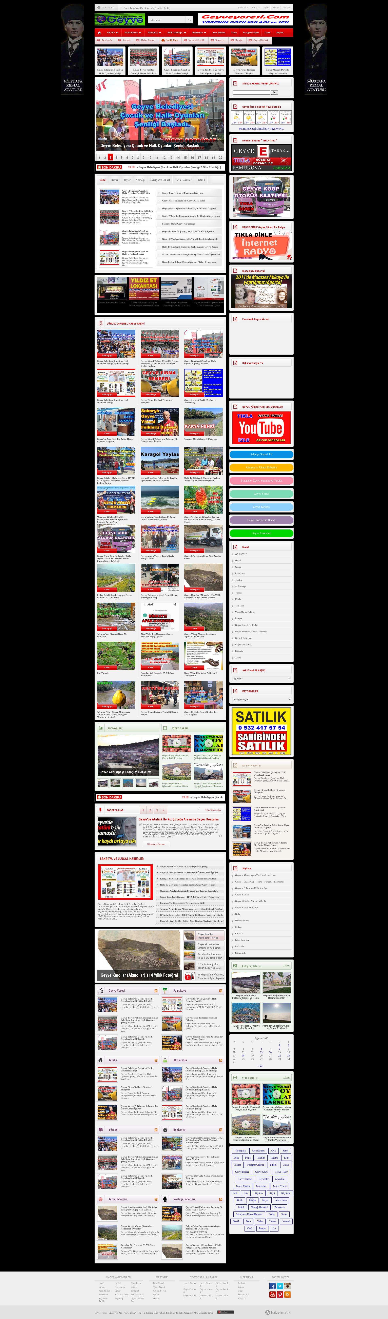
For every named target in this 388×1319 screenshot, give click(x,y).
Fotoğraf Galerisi (255, 1164)
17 (199, 158)
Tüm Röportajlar (213, 810)
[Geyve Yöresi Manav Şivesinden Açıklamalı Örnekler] (107, 1238)
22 (279, 1055)
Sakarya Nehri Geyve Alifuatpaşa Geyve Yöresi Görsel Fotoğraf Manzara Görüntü (113, 714)
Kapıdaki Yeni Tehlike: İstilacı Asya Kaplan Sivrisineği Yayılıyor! (192, 921)
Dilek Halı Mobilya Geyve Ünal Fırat (176, 304)
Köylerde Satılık (197, 40)
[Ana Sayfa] (99, 32)
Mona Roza (281, 1200)
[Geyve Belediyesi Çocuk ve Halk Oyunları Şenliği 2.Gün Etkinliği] (109, 203)
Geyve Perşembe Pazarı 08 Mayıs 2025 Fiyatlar (175, 756)
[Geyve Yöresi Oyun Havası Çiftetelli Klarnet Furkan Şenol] (208, 751)
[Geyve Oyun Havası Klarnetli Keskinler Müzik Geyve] (176, 779)
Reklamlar (197, 32)
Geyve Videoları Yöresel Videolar (251, 631)
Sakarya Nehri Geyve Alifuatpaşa (178, 223)
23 (288, 1055)
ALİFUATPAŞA (175, 32)
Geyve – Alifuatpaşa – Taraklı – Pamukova (255, 875)
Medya (252, 1200)
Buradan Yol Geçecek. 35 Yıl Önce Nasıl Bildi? (183, 903)
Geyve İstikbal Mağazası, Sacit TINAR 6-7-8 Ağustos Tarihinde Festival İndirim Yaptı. (188, 233)
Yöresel (126, 40)
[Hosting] (267, 1312)
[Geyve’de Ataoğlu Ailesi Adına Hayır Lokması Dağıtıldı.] (242, 820)
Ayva (273, 1150)
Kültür (239, 1200)
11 (156, 158)
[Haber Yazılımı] (282, 1312)
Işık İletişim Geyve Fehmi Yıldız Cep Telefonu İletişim (144, 304)
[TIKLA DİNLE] (261, 241)
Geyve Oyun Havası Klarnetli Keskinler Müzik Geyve (175, 786)
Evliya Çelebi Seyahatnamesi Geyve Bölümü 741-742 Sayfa (114, 596)
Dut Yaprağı (103, 673)
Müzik (241, 1207)
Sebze (284, 1214)
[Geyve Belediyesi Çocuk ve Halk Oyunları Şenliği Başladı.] (109, 243)
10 (149, 158)
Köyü (272, 1193)
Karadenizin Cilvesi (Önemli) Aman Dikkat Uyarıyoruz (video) (189, 264)
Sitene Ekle (243, 7)
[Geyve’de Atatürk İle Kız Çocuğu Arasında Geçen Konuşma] (117, 844)
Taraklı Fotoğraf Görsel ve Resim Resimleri (246, 1027)
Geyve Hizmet (245, 1179)
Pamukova (240, 573)
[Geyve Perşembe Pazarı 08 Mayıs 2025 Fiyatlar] (176, 751)
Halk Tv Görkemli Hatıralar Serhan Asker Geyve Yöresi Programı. (190, 249)
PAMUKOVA (131, 32)
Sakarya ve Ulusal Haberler (261, 467)
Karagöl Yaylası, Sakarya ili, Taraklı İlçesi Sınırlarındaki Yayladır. (190, 241)
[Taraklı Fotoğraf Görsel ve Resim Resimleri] (128, 786)
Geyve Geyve (261, 1171)
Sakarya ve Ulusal (160, 179)
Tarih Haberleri (183, 179)
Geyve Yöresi (261, 493)
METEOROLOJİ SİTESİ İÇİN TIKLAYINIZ (261, 129)
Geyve (114, 179)
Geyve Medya (243, 1186)
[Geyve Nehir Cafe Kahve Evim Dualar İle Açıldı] (172, 1188)
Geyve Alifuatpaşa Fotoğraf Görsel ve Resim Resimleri (245, 998)
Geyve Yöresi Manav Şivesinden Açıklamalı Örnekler (200, 635)
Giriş (266, 7)
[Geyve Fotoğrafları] (153, 786)
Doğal (248, 1157)
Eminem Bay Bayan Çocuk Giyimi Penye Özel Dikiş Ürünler (112, 305)
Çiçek (250, 1228)
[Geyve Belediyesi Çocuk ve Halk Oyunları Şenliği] (109, 264)
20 (220, 158)
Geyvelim (279, 1179)
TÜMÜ (287, 966)
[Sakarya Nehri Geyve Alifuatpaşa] (242, 855)
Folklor (237, 1164)
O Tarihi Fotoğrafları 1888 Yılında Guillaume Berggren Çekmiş (191, 915)
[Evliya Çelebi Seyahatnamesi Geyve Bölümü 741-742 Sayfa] (172, 1238)
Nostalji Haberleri (243, 638)
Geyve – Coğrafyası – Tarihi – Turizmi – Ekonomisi (259, 881)
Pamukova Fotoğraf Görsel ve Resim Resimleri (277, 1027)
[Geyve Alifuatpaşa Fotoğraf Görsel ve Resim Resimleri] (103, 786)
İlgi (274, 1228)
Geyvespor (261, 1186)
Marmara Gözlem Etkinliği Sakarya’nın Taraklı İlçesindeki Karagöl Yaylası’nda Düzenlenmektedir (191, 256)
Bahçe (285, 1150)
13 (171, 158)
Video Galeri (159, 1287)
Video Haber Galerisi (245, 612)
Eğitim (274, 1157)
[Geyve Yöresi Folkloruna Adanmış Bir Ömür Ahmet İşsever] (172, 1049)
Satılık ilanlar (137, 1294)
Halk (235, 1193)
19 (213, 158)
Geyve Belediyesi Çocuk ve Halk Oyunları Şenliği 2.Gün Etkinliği (136, 193)
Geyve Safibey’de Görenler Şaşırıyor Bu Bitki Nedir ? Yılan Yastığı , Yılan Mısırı (202, 519)
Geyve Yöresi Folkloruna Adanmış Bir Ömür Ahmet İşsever (191, 216)
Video (234, 32)
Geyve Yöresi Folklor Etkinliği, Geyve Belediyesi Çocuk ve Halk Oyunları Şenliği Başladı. (137, 213)
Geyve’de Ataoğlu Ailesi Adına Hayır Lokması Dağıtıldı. (189, 208)
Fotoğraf (135, 1290)
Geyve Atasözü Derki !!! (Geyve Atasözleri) (183, 200)
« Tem (260, 1066)
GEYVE (111, 32)
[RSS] (156, 990)
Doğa (236, 1157)
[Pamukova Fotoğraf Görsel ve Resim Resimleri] (141, 786)
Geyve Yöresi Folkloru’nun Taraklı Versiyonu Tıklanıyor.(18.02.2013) (208, 786)
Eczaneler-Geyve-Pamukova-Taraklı (261, 480)
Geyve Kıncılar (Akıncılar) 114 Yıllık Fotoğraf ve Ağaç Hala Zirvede (202, 596)
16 (192, 158)
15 (185, 158)
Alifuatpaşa (240, 586)
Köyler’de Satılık (243, 644)
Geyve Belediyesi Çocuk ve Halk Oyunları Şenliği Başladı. (137, 232)
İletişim (286, 7)
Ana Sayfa (107, 40)
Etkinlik (261, 1157)
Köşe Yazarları (242, 940)
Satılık (201, 179)
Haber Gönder (148, 40)
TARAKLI (153, 32)
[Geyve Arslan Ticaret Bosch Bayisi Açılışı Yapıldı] (172, 1169)
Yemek (272, 1221)
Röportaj (220, 40)
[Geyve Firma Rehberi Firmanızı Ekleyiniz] (172, 1030)
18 (206, 158)
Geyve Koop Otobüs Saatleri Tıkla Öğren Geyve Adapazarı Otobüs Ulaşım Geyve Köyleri (114, 558)
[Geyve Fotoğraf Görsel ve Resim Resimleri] (115, 786)
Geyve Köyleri (260, 40)
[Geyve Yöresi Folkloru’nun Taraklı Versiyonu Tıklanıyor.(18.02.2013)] (208, 779)
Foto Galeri (158, 1283)
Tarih (248, 1221)
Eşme (286, 1157)
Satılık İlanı (172, 40)
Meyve (265, 1200)
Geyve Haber (281, 1171)
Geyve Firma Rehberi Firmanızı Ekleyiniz (142, 8)
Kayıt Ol (256, 7)
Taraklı (238, 580)
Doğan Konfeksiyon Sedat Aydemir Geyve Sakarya (208, 304)
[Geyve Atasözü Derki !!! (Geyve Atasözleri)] (242, 802)
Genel (267, 32)
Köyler (279, 32)
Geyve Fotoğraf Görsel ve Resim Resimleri (276, 996)
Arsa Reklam (218, 32)
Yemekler (239, 605)
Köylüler (258, 1193)
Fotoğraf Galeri (251, 32)
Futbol (273, 1164)
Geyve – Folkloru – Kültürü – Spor (251, 888)
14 (178, 158)
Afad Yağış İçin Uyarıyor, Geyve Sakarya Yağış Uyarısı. (157, 635)
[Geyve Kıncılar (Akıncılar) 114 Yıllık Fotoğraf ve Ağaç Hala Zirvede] (139, 955)
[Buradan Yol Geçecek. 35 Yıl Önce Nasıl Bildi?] (107, 1257)
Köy (246, 1193)
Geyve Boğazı (242, 1171)
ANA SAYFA (241, 554)
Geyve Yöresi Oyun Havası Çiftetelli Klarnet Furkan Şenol (207, 757)
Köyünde (285, 1193)
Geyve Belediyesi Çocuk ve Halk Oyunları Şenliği (135, 252)
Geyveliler (264, 1179)
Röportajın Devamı (156, 844)
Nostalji (140, 179)
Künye (276, 7)
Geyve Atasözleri (261, 533)
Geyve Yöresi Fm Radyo (261, 520)
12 (164, 158)
